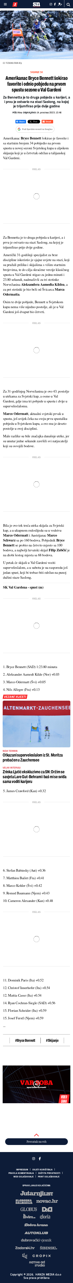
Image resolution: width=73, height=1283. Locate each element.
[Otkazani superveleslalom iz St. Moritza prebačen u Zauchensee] (36, 724)
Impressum (22, 1169)
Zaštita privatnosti (49, 1173)
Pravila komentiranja (21, 1173)
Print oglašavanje (49, 1176)
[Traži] (68, 4)
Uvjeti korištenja (42, 1169)
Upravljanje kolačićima (37, 1185)
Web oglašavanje (23, 1176)
